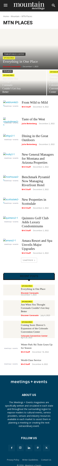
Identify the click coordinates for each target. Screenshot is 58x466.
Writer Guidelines (30, 459)
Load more (28, 260)
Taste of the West (33, 119)
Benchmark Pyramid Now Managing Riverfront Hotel (36, 181)
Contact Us (46, 459)
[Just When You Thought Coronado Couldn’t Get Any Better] (23, 82)
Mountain (15, 16)
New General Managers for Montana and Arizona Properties (38, 158)
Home (6, 16)
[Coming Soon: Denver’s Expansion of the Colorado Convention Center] (11, 326)
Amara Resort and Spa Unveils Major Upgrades (37, 245)
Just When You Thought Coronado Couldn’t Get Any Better (35, 308)
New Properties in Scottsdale (34, 202)
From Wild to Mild (35, 102)
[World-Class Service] (11, 364)
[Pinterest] (37, 448)
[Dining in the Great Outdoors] (11, 139)
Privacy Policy (13, 459)
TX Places (8, 71)
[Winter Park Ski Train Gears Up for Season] (11, 348)
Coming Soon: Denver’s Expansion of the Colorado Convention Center (34, 328)
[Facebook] (11, 448)
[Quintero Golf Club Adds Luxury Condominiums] (11, 221)
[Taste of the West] (11, 122)
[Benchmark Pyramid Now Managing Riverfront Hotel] (11, 180)
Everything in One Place (33, 289)
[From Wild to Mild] (11, 106)
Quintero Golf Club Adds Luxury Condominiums (35, 222)
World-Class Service (31, 360)
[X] (46, 448)
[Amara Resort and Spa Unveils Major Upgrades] (11, 244)
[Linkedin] (29, 448)
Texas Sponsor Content (14, 54)
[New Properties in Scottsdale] (11, 203)
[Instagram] (20, 448)
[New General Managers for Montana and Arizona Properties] (11, 158)
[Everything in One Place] (29, 49)
